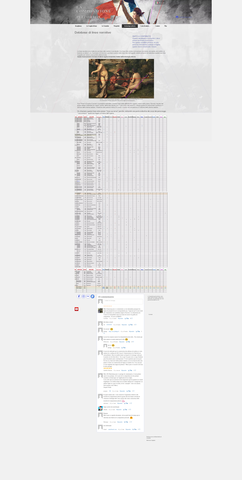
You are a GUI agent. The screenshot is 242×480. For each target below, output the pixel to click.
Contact (151, 314)
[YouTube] (76, 309)
